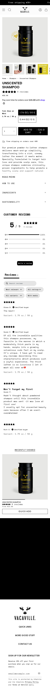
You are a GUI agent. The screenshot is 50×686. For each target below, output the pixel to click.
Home (4, 78)
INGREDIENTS (9, 192)
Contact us (25, 643)
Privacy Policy (31, 682)
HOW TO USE (8, 183)
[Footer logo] (25, 613)
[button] (25, 234)
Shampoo (12, 78)
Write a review (25, 263)
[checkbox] (33, 295)
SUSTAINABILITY (11, 201)
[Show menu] (3, 9)
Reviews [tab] (11, 275)
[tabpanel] (25, 360)
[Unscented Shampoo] (25, 477)
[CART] (46, 9)
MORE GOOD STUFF (25, 635)
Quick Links (25, 626)
